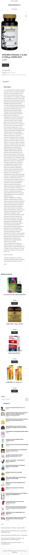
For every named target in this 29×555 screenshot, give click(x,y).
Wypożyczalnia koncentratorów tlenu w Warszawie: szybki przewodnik (14, 531)
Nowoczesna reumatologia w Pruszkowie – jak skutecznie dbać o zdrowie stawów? (12, 538)
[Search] (26, 399)
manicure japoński (13, 74)
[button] (14, 9)
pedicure (20, 74)
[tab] (6, 81)
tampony (24, 74)
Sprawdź (5, 65)
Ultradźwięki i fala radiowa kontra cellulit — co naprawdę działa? (12, 543)
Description (6, 81)
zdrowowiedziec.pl (14, 5)
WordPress (14, 552)
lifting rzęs (7, 74)
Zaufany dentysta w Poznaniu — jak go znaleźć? (13, 528)
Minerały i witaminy (11, 72)
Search (3, 396)
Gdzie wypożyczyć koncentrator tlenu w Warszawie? (14, 535)
